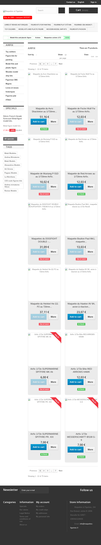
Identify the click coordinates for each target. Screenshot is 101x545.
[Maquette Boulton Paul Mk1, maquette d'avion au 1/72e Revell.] (81, 219)
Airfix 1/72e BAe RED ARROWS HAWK (81, 370)
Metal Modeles (10, 153)
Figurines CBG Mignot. (83, 25)
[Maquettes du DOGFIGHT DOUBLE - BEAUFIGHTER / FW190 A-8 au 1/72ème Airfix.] (44, 219)
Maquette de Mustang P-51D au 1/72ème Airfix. (44, 175)
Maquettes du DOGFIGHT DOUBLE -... (44, 240)
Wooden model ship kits (56, 29)
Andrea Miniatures (11, 157)
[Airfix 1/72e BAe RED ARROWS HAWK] (81, 349)
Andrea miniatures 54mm (11, 186)
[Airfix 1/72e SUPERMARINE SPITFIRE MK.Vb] (44, 349)
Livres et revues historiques (16, 25)
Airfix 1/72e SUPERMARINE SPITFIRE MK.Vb (44, 370)
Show (60, 55)
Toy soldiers (10, 29)
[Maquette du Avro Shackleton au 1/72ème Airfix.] (44, 89)
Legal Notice (25, 513)
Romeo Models (10, 191)
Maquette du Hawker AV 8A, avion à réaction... (81, 305)
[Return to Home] (4, 37)
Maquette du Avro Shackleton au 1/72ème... (44, 110)
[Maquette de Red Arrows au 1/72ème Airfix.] (81, 154)
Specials (11, 108)
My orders (40, 506)
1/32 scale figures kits (13, 181)
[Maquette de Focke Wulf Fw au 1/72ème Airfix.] (81, 89)
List (96, 56)
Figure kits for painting (41, 25)
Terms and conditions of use (25, 519)
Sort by (31, 55)
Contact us (70, 2)
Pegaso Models (10, 173)
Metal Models (9, 161)
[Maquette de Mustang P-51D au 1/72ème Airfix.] (44, 154)
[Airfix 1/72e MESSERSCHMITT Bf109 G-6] (81, 414)
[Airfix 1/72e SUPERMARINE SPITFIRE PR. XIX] (44, 414)
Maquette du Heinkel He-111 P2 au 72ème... (44, 305)
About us (23, 525)
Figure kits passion (78, 29)
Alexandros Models (12, 165)
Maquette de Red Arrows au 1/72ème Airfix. (81, 175)
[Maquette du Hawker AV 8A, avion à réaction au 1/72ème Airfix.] (81, 284)
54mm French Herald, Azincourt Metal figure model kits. (12, 118)
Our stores (24, 510)
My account (42, 502)
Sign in (94, 2)
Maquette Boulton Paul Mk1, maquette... (81, 240)
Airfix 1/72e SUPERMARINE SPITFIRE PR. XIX (44, 435)
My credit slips (42, 510)
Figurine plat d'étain (62, 25)
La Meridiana (9, 177)
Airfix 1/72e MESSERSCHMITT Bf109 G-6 (81, 437)
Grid (92, 56)
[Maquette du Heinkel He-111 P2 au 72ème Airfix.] (44, 284)
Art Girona (8, 169)
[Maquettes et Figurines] (17, 13)
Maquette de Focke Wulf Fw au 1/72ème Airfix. (81, 110)
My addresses (41, 513)
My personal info (43, 517)
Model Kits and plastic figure (31, 29)
